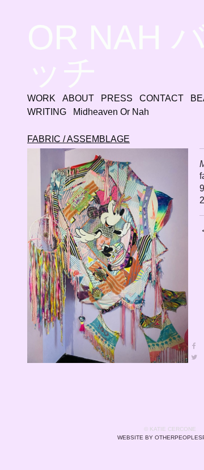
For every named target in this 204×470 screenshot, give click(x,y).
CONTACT (161, 98)
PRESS (117, 98)
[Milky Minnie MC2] (107, 255)
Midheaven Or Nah (111, 112)
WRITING (46, 112)
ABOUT (78, 98)
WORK (41, 98)
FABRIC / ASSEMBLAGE (78, 139)
